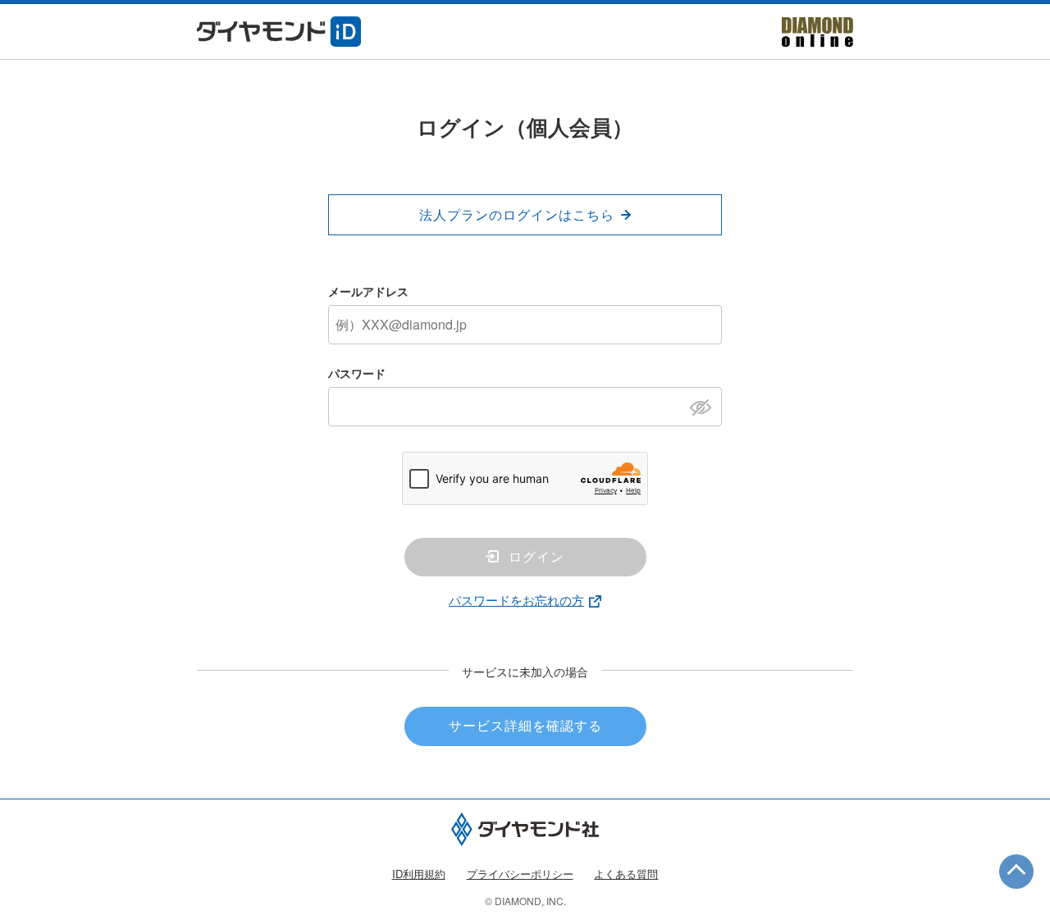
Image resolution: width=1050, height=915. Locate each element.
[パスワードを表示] (705, 406)
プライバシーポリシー (520, 873)
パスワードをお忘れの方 (516, 599)
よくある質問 (626, 873)
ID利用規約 (418, 873)
